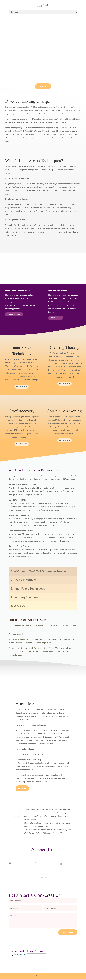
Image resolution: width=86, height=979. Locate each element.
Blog (11, 955)
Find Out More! (14, 314)
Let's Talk (43, 86)
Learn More (21, 386)
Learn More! (55, 318)
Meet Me (22, 788)
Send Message (68, 932)
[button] (40, 877)
